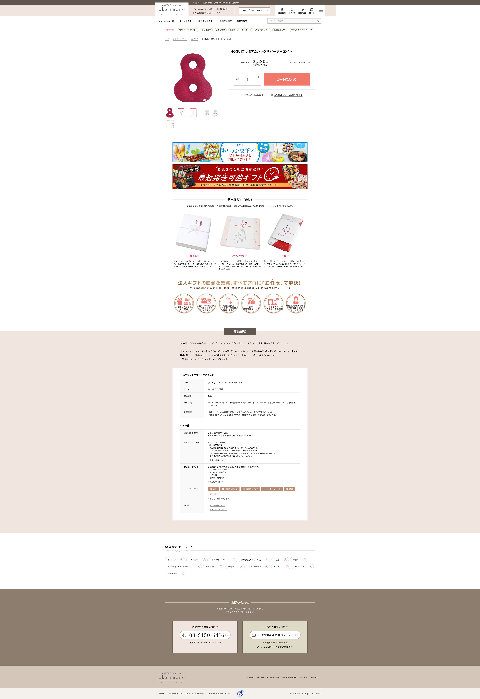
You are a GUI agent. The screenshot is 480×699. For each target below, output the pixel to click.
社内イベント (299, 566)
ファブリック (193, 559)
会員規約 (250, 677)
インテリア (194, 39)
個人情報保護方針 (289, 677)
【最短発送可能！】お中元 (251, 559)
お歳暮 (277, 559)
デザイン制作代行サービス (301, 30)
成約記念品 (172, 573)
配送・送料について (217, 460)
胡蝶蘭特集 (220, 30)
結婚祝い (232, 566)
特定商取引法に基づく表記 (268, 677)
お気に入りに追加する (254, 94)
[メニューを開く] (321, 10)
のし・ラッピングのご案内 (219, 499)
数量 (238, 79)
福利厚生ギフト (280, 30)
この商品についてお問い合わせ (288, 94)
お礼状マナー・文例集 (238, 30)
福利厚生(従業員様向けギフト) (180, 566)
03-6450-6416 (220, 8)
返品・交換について (217, 505)
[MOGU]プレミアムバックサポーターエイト (216, 39)
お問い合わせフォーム (252, 10)
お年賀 (295, 559)
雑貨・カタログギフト (180, 39)
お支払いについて (217, 482)
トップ (167, 39)
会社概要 (303, 677)
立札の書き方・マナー (260, 30)
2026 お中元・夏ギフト (188, 30)
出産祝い (277, 566)
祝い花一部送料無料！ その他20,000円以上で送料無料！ (218, 2)
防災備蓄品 (206, 30)
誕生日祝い (210, 566)
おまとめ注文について (218, 509)
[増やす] (258, 76)
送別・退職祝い (255, 566)
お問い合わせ (240, 456)
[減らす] (258, 81)
